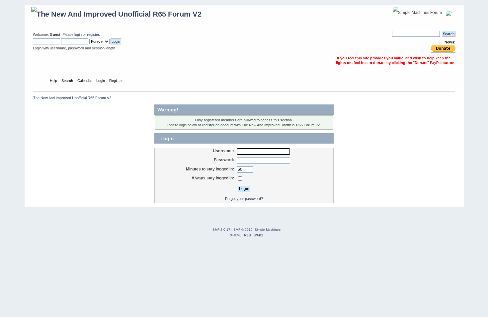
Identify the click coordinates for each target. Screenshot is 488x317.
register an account (217, 125)
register (93, 34)
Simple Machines (268, 229)
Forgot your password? (244, 199)
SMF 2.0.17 (221, 229)
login (78, 34)
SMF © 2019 (243, 229)
